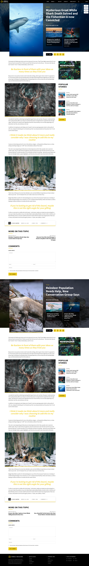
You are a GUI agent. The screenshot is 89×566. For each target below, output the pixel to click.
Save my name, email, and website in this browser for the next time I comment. (24, 270)
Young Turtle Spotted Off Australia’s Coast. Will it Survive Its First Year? (72, 96)
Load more (62, 119)
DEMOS (86, 5)
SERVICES (86, 10)
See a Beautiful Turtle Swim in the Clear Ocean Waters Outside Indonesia (73, 113)
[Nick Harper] (10, 223)
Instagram (70, 560)
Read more (49, 44)
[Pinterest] (60, 54)
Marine (48, 7)
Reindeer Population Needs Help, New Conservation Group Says (18, 237)
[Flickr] (73, 559)
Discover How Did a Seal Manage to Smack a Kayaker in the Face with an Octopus (71, 41)
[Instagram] (67, 560)
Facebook (70, 558)
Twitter (76, 560)
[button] (78, 1)
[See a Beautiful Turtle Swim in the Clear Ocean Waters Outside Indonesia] (61, 112)
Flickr (76, 558)
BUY (86, 12)
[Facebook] (55, 54)
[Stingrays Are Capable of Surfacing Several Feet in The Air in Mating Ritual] (54, 32)
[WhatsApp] (63, 54)
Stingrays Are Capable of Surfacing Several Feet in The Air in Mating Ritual (53, 41)
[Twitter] (57, 54)
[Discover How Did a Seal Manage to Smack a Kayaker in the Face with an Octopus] (71, 32)
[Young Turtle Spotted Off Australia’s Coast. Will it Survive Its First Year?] (61, 95)
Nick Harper (16, 223)
